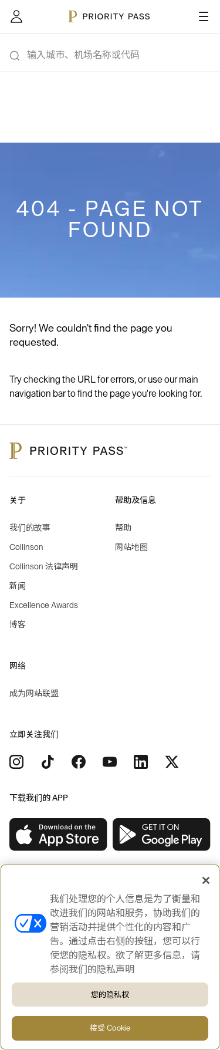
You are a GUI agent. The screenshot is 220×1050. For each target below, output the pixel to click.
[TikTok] (47, 762)
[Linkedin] (141, 762)
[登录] (16, 16)
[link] (58, 835)
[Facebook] (79, 762)
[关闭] (206, 880)
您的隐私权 (110, 994)
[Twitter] (172, 762)
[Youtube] (110, 762)
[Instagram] (16, 762)
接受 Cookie (110, 1028)
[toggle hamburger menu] (204, 16)
